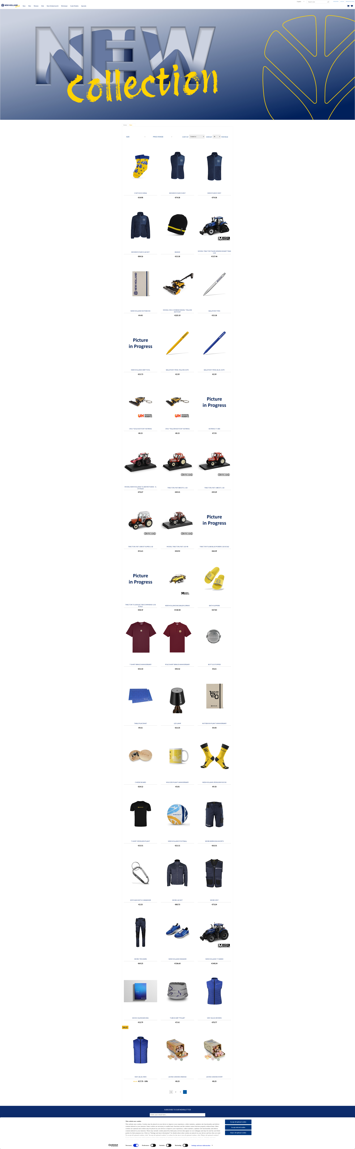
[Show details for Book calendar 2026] (140, 991)
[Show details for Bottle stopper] (214, 637)
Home (125, 125)
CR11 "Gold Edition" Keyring (140, 429)
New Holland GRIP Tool (140, 370)
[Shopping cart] (349, 6)
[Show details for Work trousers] (140, 932)
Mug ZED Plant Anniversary (177, 782)
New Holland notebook (140, 311)
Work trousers (140, 959)
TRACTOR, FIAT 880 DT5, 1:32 (177, 488)
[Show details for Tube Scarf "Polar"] (177, 991)
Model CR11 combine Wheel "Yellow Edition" (177, 311)
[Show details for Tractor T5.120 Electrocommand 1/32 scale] (140, 578)
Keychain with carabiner (140, 900)
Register (335, 1)
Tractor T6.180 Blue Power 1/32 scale (214, 546)
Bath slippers (214, 605)
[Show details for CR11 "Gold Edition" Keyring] (140, 402)
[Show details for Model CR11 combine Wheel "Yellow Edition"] (177, 284)
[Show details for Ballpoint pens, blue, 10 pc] (214, 343)
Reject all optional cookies (238, 1132)
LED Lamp (177, 723)
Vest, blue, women (214, 1018)
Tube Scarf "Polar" (177, 1018)
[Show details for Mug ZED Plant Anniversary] (177, 755)
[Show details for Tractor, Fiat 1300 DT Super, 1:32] (140, 519)
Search (328, 1)
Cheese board (140, 782)
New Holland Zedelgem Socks (214, 782)
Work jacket (177, 900)
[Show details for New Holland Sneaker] (177, 932)
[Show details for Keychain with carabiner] (140, 873)
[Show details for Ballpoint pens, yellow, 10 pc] (177, 343)
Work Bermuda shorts (214, 841)
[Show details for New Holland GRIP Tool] (140, 343)
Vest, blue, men (140, 1077)
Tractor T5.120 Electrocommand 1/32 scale (140, 605)
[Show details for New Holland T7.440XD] (214, 932)
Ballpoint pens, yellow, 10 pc (177, 370)
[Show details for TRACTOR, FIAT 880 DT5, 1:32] (177, 461)
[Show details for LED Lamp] (177, 696)
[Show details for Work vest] (214, 873)
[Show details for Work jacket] (177, 873)
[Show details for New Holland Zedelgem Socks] (214, 755)
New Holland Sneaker (177, 959)
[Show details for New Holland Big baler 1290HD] (177, 578)
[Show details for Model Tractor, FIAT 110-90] (177, 519)
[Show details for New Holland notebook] (140, 284)
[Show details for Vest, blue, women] (214, 991)
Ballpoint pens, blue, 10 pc (214, 370)
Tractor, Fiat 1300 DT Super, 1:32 (140, 546)
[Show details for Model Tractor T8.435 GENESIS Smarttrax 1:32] (214, 225)
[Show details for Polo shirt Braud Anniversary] (177, 637)
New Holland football (177, 841)
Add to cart (156, 145)
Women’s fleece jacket (140, 252)
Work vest (214, 900)
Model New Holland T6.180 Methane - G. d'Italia (140, 487)
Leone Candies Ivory (214, 1077)
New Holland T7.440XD (214, 959)
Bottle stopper (214, 664)
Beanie (177, 252)
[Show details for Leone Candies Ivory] (214, 1050)
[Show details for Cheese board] (140, 755)
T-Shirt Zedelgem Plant (140, 841)
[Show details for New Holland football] (177, 814)
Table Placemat (140, 723)
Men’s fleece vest (214, 193)
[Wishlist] (353, 9)
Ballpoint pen (214, 311)
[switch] (153, 1145)
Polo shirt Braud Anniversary (177, 664)
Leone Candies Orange (177, 1077)
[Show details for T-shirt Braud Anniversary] (140, 637)
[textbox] (317, 1)
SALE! (125, 1027)
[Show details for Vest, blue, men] (140, 1050)
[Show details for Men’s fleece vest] (214, 166)
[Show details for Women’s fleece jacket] (140, 225)
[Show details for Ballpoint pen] (214, 284)
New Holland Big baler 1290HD (177, 605)
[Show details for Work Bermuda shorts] (214, 814)
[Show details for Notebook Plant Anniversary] (214, 696)
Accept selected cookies (238, 1127)
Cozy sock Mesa (140, 193)
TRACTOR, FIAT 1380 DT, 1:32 (214, 488)
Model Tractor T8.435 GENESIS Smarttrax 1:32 (214, 252)
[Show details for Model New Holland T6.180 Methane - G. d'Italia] (140, 461)
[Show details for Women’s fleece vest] (177, 166)
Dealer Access (350, 1)
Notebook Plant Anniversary (214, 723)
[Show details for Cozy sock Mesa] (140, 166)
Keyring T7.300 (214, 429)
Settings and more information (200, 1145)
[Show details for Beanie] (177, 225)
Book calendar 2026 (140, 1018)
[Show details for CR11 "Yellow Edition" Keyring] (177, 402)
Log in (342, 1)
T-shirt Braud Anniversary (140, 664)
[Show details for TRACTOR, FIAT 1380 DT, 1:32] (214, 461)
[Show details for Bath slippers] (214, 578)
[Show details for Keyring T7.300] (214, 402)
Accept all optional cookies (238, 1122)
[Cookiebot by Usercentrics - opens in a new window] (113, 1145)
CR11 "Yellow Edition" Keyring (177, 429)
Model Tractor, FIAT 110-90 (177, 546)
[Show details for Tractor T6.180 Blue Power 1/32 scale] (214, 519)
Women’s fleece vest (177, 193)
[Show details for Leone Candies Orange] (177, 1050)
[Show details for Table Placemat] (140, 696)
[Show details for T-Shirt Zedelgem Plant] (140, 814)
